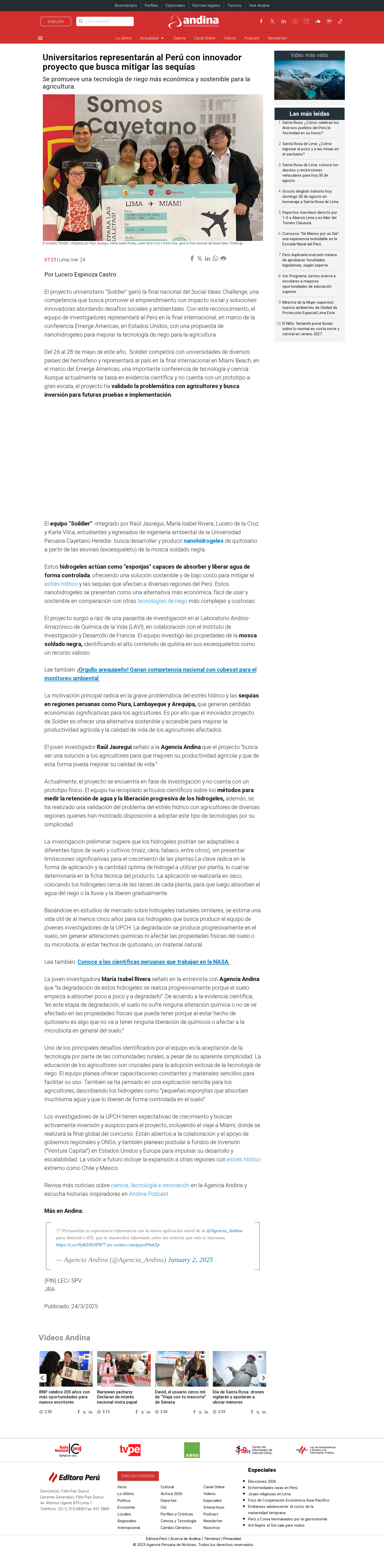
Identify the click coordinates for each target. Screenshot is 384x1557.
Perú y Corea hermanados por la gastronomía (287, 1519)
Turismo (235, 5)
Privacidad (232, 1538)
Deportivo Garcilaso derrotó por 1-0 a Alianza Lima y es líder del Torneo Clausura (309, 217)
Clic (164, 1507)
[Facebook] (261, 21)
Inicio (122, 1487)
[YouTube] (295, 21)
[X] (272, 21)
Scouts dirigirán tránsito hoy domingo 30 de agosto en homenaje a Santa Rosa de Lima (310, 196)
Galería (180, 38)
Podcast (252, 38)
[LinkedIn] (283, 21)
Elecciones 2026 (262, 1481)
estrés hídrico (61, 584)
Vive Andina (259, 5)
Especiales (175, 5)
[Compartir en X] (85, 1411)
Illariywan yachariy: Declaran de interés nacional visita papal (117, 1397)
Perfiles (151, 5)
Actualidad (152, 38)
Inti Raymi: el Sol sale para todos (276, 1525)
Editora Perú (156, 1538)
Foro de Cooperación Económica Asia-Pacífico (288, 1500)
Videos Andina (64, 1337)
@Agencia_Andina (224, 1230)
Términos (212, 1538)
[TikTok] (340, 21)
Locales (124, 1514)
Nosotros (211, 1527)
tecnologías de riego (162, 601)
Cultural (167, 1487)
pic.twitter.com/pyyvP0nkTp (133, 1244)
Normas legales (206, 5)
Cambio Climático (176, 1527)
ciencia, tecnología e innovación (150, 1185)
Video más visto (309, 55)
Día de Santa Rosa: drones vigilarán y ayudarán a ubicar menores (238, 1397)
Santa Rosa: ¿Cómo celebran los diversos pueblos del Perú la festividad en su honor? (310, 127)
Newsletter (277, 38)
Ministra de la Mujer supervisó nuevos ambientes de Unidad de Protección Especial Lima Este (309, 307)
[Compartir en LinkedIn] (90, 1411)
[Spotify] (329, 21)
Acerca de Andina (185, 1538)
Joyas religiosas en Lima (269, 1494)
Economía (126, 1507)
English (56, 22)
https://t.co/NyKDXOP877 (81, 1244)
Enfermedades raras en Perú (273, 1487)
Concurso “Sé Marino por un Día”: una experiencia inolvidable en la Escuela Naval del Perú (310, 238)
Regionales (127, 1521)
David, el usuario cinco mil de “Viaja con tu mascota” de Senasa (180, 1397)
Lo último (123, 38)
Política (124, 1500)
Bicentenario (126, 5)
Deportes (169, 1500)
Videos (230, 38)
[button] (41, 1378)
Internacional (129, 1527)
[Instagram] (306, 21)
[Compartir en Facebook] (79, 1411)
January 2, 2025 (190, 1260)
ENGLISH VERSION (138, 1476)
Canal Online (205, 38)
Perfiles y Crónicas (177, 1514)
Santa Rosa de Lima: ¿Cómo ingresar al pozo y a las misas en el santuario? (310, 149)
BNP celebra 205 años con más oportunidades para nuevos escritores (64, 1397)
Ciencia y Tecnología (178, 1521)
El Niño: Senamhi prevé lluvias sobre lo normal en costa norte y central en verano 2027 (310, 328)
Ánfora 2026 (171, 1493)
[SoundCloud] (318, 21)
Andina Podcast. (149, 1194)
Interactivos (213, 1507)
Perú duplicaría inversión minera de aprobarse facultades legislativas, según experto (309, 260)
